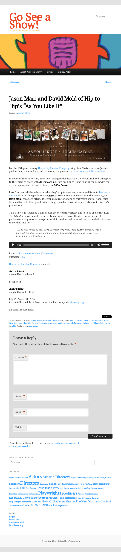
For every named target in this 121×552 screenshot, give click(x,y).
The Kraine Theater (63, 501)
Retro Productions (91, 494)
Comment (21, 357)
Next (109, 82)
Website (19, 427)
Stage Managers (15, 502)
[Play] (13, 244)
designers (14, 483)
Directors (56, 320)
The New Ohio (85, 501)
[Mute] (99, 244)
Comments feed (16, 522)
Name (20, 396)
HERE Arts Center (28, 488)
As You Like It (97, 320)
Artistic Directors (44, 320)
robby (14, 326)
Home (13, 71)
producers (69, 493)
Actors (33, 320)
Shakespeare (76, 323)
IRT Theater (57, 488)
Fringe (107, 483)
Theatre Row (36, 502)
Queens (66, 323)
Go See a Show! (30, 20)
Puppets (81, 494)
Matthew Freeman (90, 488)
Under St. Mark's (33, 505)
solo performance (68, 497)
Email (20, 411)
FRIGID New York (94, 483)
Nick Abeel (13, 494)
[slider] (105, 244)
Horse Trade (44, 488)
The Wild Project (16, 505)
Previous (14, 82)
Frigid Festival (78, 484)
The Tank (106, 501)
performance (23, 494)
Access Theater (21, 477)
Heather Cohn (14, 488)
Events (50, 71)
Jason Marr (52, 323)
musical (101, 488)
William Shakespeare (101, 323)
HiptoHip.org (76, 302)
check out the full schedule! (89, 171)
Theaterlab (26, 501)
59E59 (11, 477)
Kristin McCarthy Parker (73, 488)
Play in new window (29, 253)
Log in (12, 516)
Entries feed (14, 519)
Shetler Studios (53, 498)
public (60, 323)
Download (47, 253)
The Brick (47, 501)
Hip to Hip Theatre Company (53, 168)
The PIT (98, 502)
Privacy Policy (64, 71)
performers (33, 494)
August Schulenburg (78, 477)
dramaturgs (44, 484)
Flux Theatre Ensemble (60, 483)
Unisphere (87, 323)
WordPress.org (16, 525)
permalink (33, 326)
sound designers (92, 498)
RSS (23, 256)
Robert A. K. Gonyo (19, 497)
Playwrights (49, 493)
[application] (60, 245)
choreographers (92, 477)
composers (105, 477)
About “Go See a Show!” (31, 71)
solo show (82, 498)
